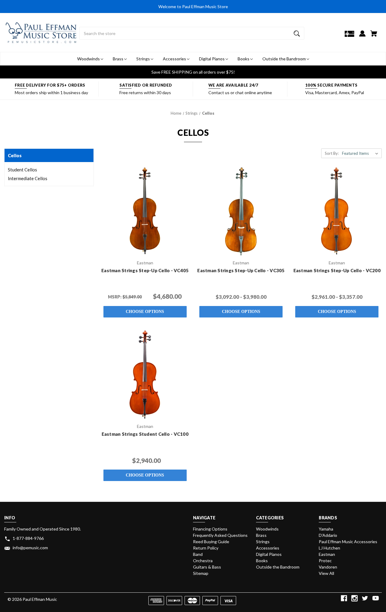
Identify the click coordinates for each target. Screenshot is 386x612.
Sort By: (332, 153)
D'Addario (328, 535)
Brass (118, 58)
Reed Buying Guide (211, 541)
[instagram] (354, 598)
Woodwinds (89, 58)
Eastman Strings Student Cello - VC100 (145, 434)
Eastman (327, 554)
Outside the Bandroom (284, 58)
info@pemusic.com (30, 547)
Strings (143, 58)
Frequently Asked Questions (220, 535)
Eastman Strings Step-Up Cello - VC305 (240, 270)
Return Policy (205, 547)
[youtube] (375, 598)
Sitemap (200, 573)
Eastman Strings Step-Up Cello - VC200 (337, 270)
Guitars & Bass (207, 566)
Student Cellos (22, 169)
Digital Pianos (212, 58)
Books (244, 58)
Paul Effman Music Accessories (348, 541)
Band (198, 554)
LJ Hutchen (329, 547)
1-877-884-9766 (28, 538)
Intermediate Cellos (27, 178)
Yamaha (326, 528)
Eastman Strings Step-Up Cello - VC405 (144, 270)
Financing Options (210, 528)
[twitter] (365, 598)
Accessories (175, 58)
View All (326, 573)
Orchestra (203, 560)
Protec (325, 560)
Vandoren (328, 566)
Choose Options (145, 311)
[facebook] (344, 598)
